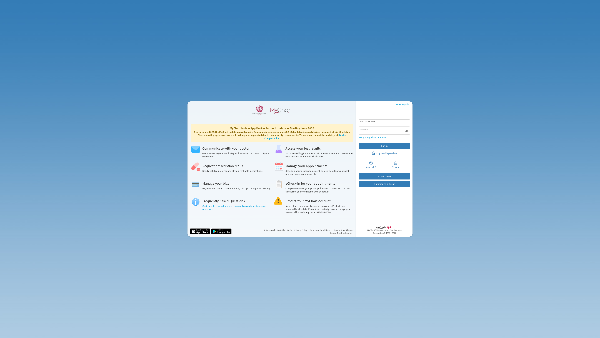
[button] (406, 131)
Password (364, 129)
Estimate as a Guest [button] (384, 183)
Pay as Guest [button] (384, 176)
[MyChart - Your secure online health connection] (272, 110)
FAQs (289, 230)
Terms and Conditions (320, 230)
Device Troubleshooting (341, 233)
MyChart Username (367, 121)
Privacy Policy (300, 230)
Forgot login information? (372, 137)
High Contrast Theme (342, 230)
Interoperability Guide (274, 230)
